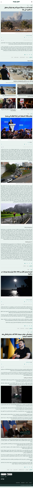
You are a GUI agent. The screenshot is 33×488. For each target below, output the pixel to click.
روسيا (27, 265)
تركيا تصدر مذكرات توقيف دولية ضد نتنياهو (27, 109)
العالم (31, 5)
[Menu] (31, 1)
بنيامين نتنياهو (16, 57)
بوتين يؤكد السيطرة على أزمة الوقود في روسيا (18, 116)
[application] (16, 394)
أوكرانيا (25, 265)
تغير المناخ (26, 328)
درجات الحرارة (22, 328)
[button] (16, 394)
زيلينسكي (27, 469)
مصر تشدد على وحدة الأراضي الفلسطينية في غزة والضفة (23, 81)
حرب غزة (27, 57)
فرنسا (12, 57)
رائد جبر (29, 142)
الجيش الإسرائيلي (22, 57)
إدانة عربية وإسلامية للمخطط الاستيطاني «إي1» (9, 95)
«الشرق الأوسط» (28, 35)
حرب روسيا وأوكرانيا (21, 469)
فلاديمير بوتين (15, 469)
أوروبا (27, 5)
